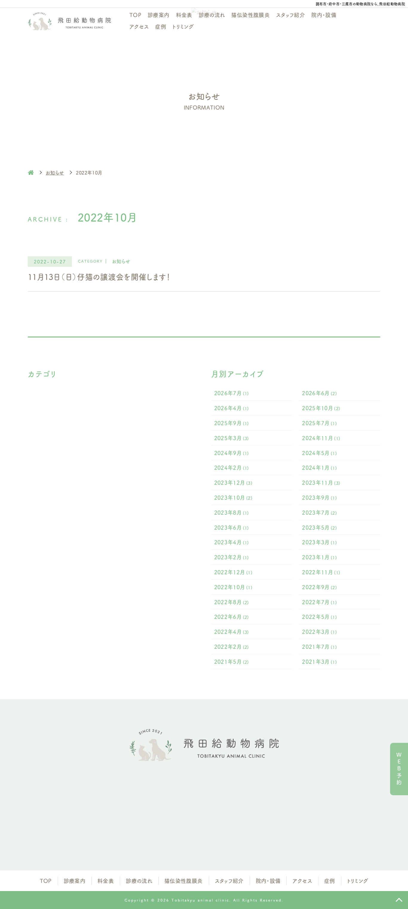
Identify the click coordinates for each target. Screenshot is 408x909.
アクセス (139, 26)
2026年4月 (231, 408)
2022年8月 (231, 602)
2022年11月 (321, 572)
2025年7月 (319, 423)
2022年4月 (231, 631)
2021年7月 (319, 646)
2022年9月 (319, 587)
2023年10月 (233, 497)
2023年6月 (231, 527)
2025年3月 (231, 438)
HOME (31, 172)
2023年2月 (231, 557)
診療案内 (158, 15)
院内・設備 (323, 15)
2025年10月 (321, 408)
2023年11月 (321, 482)
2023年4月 (231, 542)
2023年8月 (231, 512)
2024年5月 (319, 453)
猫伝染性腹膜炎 (250, 15)
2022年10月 (233, 587)
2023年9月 (319, 497)
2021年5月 (231, 661)
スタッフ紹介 (290, 15)
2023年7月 (319, 512)
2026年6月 (319, 393)
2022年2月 (231, 646)
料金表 (184, 15)
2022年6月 (231, 616)
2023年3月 (319, 542)
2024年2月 (231, 467)
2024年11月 (321, 438)
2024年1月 (319, 467)
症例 (160, 26)
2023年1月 (319, 557)
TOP (135, 15)
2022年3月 (319, 631)
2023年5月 (319, 527)
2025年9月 (231, 423)
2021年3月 (319, 661)
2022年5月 (319, 616)
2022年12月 (233, 572)
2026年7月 (231, 393)
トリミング (183, 26)
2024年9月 (231, 453)
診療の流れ (212, 15)
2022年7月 (319, 602)
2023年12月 (233, 482)
